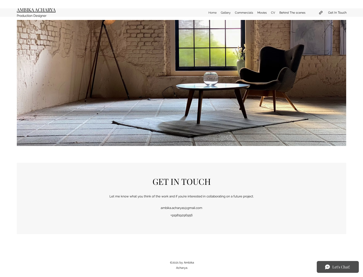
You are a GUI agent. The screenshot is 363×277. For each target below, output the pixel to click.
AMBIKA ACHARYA (36, 10)
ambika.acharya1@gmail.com (181, 208)
